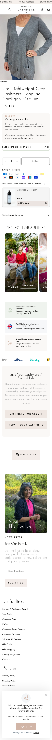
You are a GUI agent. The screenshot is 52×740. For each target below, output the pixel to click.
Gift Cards (7, 644)
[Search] (9, 9)
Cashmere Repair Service (13, 629)
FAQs (5, 624)
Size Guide (7, 614)
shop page (28, 138)
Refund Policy (8, 686)
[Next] (49, 184)
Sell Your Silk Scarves (11, 639)
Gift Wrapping (8, 649)
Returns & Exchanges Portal (15, 609)
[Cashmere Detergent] (9, 197)
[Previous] (44, 184)
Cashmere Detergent (27, 190)
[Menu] (3, 9)
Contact (6, 659)
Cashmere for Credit (11, 634)
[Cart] (48, 9)
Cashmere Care (9, 619)
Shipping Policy (9, 681)
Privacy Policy (8, 676)
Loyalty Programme (11, 654)
